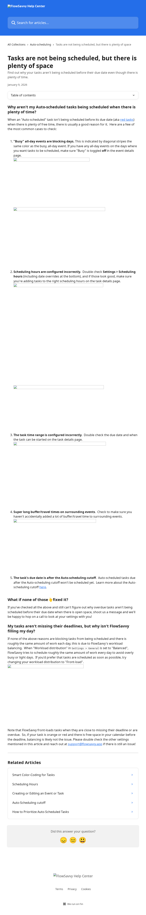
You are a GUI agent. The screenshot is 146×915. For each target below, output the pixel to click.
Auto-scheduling (40, 44)
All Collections (16, 44)
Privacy (72, 889)
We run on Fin (75, 904)
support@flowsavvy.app (85, 744)
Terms (59, 889)
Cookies (86, 889)
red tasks (126, 119)
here (42, 587)
